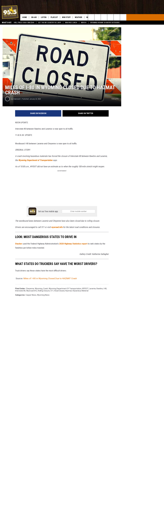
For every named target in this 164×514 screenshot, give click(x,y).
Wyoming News (43, 295)
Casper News (31, 295)
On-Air (34, 17)
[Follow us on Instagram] (110, 17)
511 (52, 291)
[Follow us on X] (117, 17)
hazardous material (80, 291)
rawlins (99, 289)
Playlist (54, 17)
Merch (83, 23)
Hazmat (68, 291)
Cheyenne (30, 289)
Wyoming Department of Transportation (35, 160)
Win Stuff (66, 17)
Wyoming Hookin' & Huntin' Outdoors (105, 23)
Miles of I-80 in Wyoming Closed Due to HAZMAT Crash (50, 278)
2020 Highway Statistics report (73, 243)
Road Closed (59, 291)
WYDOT (85, 289)
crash (45, 289)
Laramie (92, 289)
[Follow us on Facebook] (104, 17)
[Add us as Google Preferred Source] (97, 17)
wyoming (38, 289)
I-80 (105, 289)
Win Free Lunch (71, 23)
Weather (78, 17)
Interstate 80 (20, 291)
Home (24, 17)
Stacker (18, 243)
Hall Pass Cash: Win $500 (24, 23)
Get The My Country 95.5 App (49, 23)
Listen (43, 17)
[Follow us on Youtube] (123, 17)
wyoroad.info (57, 227)
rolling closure (44, 291)
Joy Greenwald (15, 99)
